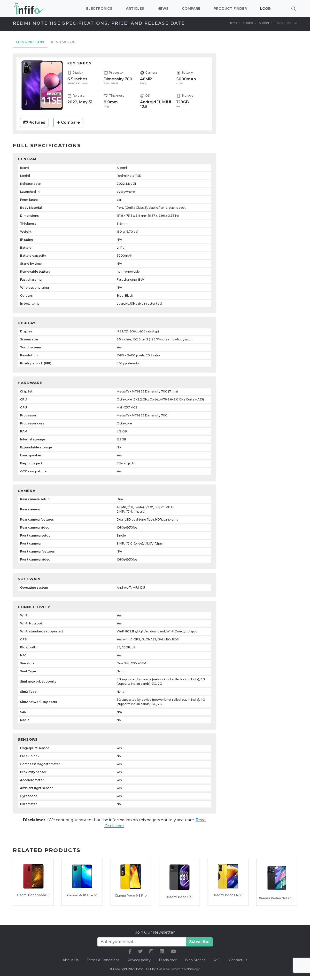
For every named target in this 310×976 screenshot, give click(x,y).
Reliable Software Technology (179, 969)
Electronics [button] (99, 8)
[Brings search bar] (293, 8)
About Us (70, 960)
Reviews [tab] (63, 42)
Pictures (36, 122)
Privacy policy (139, 960)
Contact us (238, 960)
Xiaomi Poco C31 (179, 897)
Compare (70, 122)
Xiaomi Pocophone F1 (33, 895)
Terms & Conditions (103, 960)
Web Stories (195, 960)
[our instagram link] (151, 951)
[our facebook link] (130, 951)
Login (265, 8)
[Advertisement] (264, 125)
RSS (217, 960)
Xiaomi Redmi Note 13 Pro (279, 898)
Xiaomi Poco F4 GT (228, 895)
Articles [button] (135, 8)
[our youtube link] (173, 951)
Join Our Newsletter (155, 932)
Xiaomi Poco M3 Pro (131, 895)
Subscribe (199, 941)
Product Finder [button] (230, 8)
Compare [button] (191, 8)
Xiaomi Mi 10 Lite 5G (82, 895)
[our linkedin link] (162, 951)
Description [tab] (30, 42)
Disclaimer (168, 960)
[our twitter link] (140, 951)
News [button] (163, 8)
